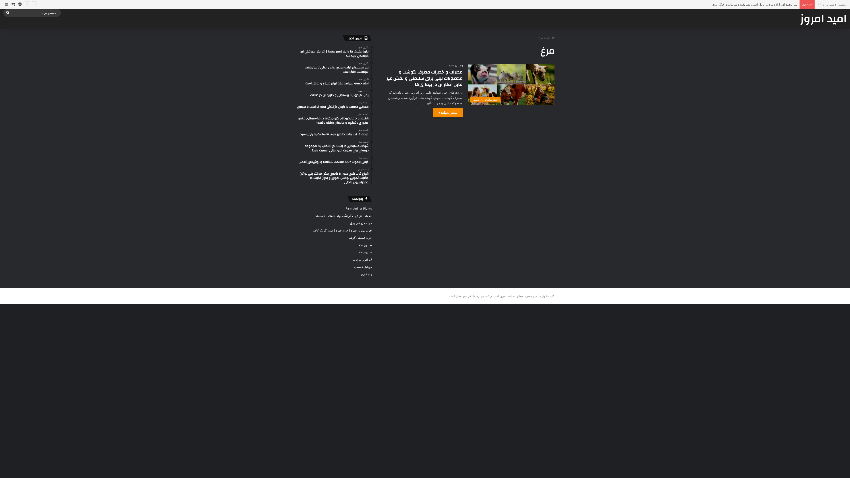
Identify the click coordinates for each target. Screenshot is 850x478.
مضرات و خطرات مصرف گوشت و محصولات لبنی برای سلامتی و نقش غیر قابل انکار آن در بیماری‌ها (424, 78)
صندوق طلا (365, 245)
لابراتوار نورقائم (362, 259)
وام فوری (366, 274)
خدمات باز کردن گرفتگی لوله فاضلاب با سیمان (343, 216)
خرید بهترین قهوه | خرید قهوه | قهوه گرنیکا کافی (342, 230)
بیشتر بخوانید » (447, 112)
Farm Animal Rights (359, 208)
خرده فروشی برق (361, 223)
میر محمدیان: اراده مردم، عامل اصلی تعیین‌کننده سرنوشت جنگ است (754, 4)
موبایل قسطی (363, 267)
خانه (549, 37)
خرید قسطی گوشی (360, 237)
